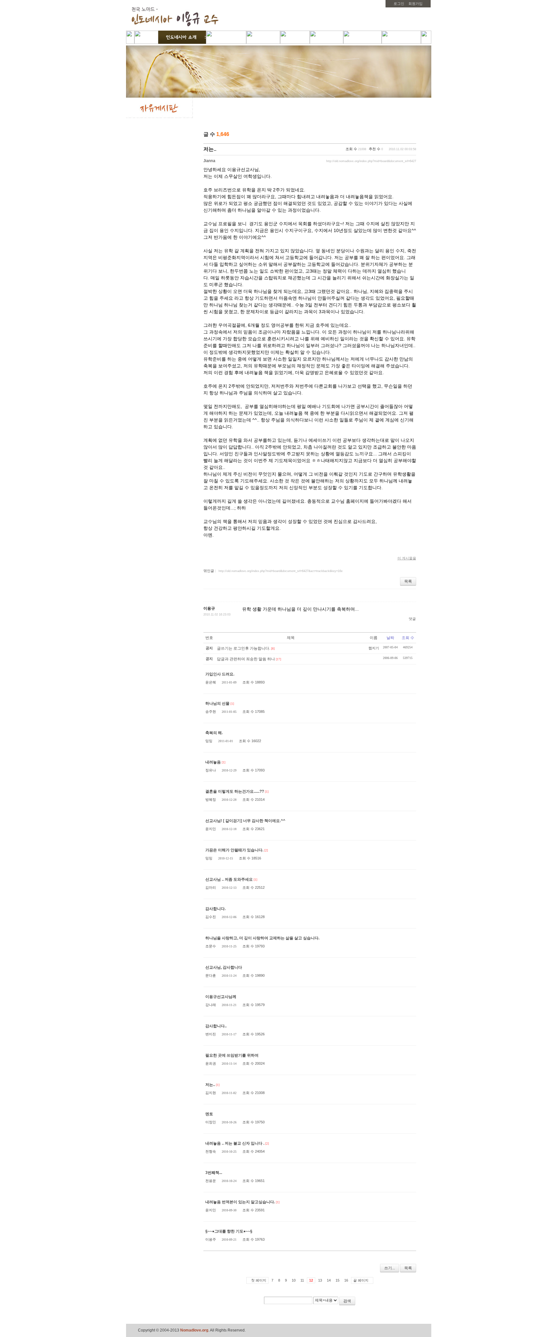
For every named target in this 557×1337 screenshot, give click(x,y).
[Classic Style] (395, 135)
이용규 (209, 608)
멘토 (209, 1114)
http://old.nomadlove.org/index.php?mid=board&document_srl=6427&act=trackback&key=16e (281, 571)
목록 (408, 581)
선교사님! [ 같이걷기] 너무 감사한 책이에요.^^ (245, 821)
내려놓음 (213, 762)
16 (346, 1280)
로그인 (399, 3)
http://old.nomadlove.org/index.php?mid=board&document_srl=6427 (371, 161)
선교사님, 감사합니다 (223, 967)
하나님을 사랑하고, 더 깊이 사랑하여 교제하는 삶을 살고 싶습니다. (262, 938)
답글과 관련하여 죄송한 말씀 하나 (246, 659)
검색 (347, 1301)
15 (337, 1280)
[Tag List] (408, 1303)
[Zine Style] (404, 135)
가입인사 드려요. (219, 674)
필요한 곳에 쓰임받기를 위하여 (232, 1055)
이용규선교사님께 (220, 996)
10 (294, 1280)
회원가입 (415, 3)
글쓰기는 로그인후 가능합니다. (243, 648)
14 (329, 1280)
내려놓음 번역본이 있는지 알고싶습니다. (240, 1202)
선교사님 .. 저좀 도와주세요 (229, 879)
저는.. (209, 149)
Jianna (209, 161)
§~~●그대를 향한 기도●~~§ (228, 1231)
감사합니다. (215, 908)
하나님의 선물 (217, 703)
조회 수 (408, 637)
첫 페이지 (258, 1280)
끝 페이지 (360, 1280)
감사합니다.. (216, 1026)
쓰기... (389, 1268)
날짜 (390, 637)
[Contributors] (399, 1303)
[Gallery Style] (412, 135)
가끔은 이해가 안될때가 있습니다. (234, 850)
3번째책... (213, 1172)
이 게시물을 (406, 558)
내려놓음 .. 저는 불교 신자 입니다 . (234, 1143)
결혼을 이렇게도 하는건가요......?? (234, 791)
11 (302, 1280)
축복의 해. (214, 733)
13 (320, 1280)
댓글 (412, 619)
